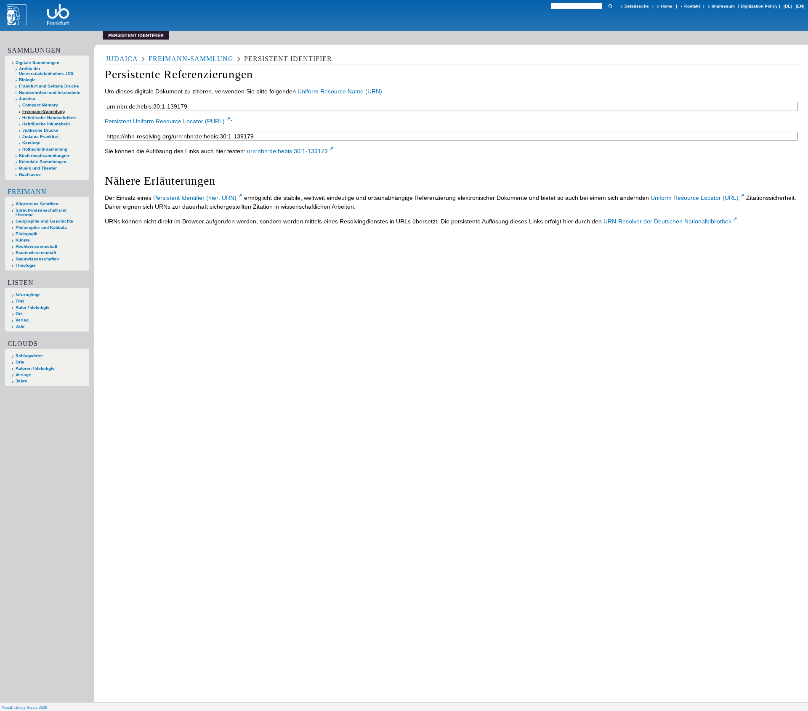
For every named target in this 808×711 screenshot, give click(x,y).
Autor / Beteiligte (33, 307)
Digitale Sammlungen (37, 62)
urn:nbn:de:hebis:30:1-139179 (287, 151)
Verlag (22, 320)
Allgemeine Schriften (37, 204)
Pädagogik (26, 233)
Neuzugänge (28, 294)
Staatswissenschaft (36, 252)
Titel (20, 301)
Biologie (27, 79)
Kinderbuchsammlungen (44, 155)
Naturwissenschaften (37, 259)
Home (666, 6)
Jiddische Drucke (40, 130)
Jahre (21, 381)
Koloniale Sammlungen (42, 161)
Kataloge (31, 143)
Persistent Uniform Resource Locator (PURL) (165, 121)
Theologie (26, 265)
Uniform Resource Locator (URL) (695, 197)
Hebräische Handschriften (49, 117)
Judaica (27, 98)
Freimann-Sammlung (43, 111)
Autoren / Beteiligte (35, 368)
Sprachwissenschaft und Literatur (41, 212)
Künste (23, 240)
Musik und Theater (38, 168)
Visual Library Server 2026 (24, 707)
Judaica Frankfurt (40, 136)
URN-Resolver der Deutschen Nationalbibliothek (667, 221)
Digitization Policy (759, 6)
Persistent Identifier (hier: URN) (195, 197)
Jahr (20, 326)
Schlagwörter (29, 355)
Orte (20, 362)
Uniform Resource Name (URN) (340, 91)
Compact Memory (40, 105)
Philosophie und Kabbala (41, 227)
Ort (19, 313)
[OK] (610, 6)
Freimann (27, 191)
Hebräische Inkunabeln (46, 124)
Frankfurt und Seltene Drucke (49, 86)
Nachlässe (30, 174)
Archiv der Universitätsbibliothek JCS (46, 71)
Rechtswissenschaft (36, 246)
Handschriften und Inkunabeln (49, 92)
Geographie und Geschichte (44, 221)
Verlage (23, 374)
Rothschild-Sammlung (44, 149)
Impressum (723, 6)
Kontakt (692, 6)
